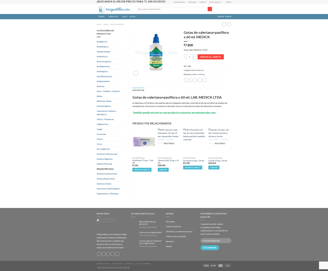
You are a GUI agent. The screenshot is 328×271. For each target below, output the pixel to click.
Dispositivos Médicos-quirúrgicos (107, 113)
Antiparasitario (103, 81)
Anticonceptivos (104, 61)
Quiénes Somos (179, 2)
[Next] (231, 153)
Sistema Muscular (104, 164)
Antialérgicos (103, 46)
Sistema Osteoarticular (107, 173)
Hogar (99, 129)
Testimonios (192, 2)
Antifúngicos (102, 71)
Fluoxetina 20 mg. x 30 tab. (193, 161)
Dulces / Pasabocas (105, 119)
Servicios (113, 17)
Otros (99, 144)
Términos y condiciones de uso (179, 231)
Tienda (101, 17)
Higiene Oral (102, 124)
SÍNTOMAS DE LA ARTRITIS (147, 222)
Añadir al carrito (210, 57)
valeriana (201, 74)
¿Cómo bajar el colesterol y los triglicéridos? (150, 242)
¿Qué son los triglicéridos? (150, 232)
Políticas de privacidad (176, 236)
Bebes (99, 96)
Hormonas (101, 134)
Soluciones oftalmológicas (108, 188)
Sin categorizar (103, 149)
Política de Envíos (173, 226)
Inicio (99, 24)
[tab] (138, 90)
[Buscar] (210, 9)
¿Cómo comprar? (215, 2)
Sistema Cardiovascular (107, 154)
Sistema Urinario (104, 183)
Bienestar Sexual (104, 101)
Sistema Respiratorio (106, 178)
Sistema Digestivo (105, 159)
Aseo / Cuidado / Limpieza (108, 91)
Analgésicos (102, 41)
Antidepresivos (103, 66)
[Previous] (133, 153)
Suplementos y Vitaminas (108, 193)
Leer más (163, 169)
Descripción (138, 90)
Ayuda (132, 17)
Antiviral (100, 86)
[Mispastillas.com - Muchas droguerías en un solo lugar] (115, 9)
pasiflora (194, 74)
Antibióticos (102, 56)
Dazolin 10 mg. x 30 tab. (217, 161)
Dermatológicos (104, 106)
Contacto (202, 2)
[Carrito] (230, 9)
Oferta (100, 139)
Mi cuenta (170, 221)
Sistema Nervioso (117, 24)
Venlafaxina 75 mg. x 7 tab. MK (142, 161)
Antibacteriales (103, 51)
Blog (124, 17)
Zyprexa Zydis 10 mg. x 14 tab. (168, 161)
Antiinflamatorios (104, 76)
